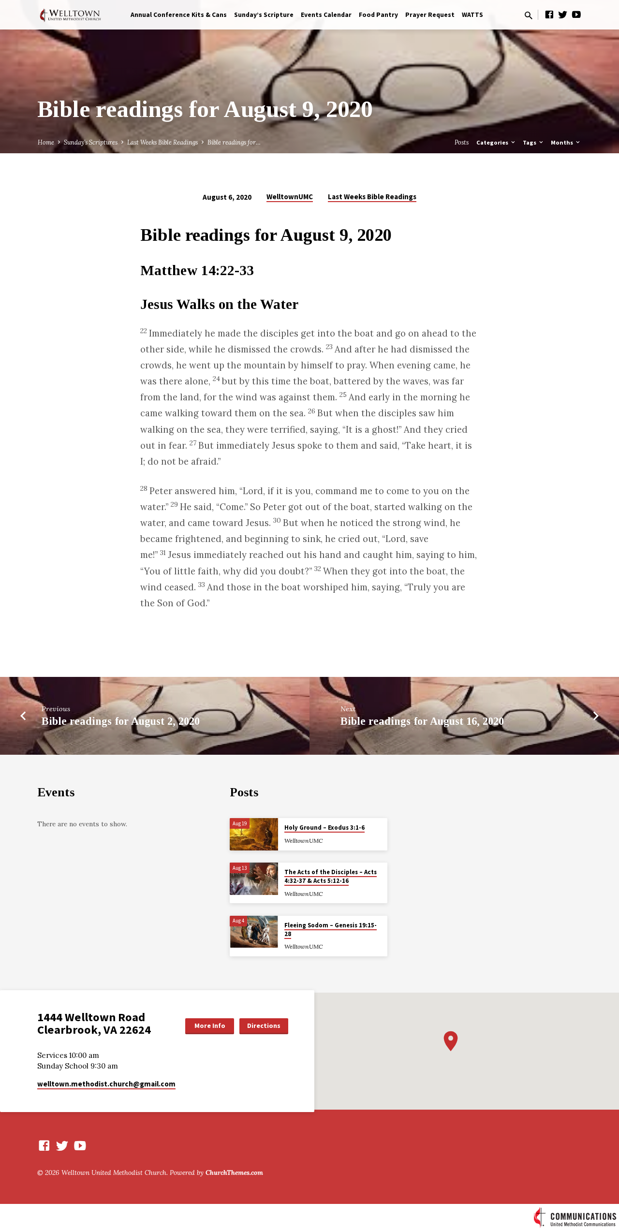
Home (46, 142)
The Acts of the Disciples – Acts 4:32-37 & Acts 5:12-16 (330, 876)
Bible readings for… (234, 142)
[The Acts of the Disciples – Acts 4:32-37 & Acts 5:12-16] (254, 879)
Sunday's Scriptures (91, 142)
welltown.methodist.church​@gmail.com (106, 1083)
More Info (209, 1025)
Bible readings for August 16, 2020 (422, 721)
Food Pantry (378, 15)
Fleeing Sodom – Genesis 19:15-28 (330, 929)
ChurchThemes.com (234, 1172)
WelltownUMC (289, 196)
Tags (530, 142)
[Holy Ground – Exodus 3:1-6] (254, 834)
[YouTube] (576, 14)
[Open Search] (528, 15)
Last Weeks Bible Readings (162, 142)
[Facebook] (549, 14)
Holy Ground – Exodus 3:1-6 (324, 827)
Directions (263, 1025)
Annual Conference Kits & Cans (179, 15)
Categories (493, 142)
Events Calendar (326, 15)
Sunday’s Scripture (264, 15)
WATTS (472, 15)
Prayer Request (430, 15)
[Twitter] (563, 14)
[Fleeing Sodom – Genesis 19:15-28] (254, 932)
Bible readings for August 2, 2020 (121, 721)
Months (563, 142)
